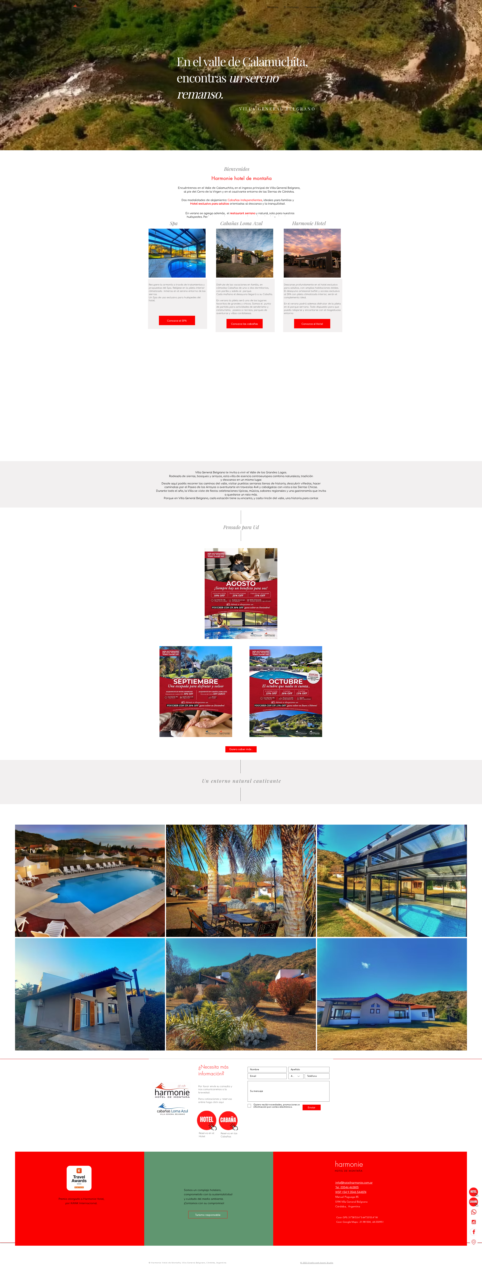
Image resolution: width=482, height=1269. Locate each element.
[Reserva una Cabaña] (473, 1202)
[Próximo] (470, 75)
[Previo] (11, 75)
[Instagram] (473, 1221)
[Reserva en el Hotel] (473, 1192)
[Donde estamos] (473, 1241)
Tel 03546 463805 (347, 1187)
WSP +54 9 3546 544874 (350, 1192)
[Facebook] (473, 1231)
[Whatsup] (473, 1212)
